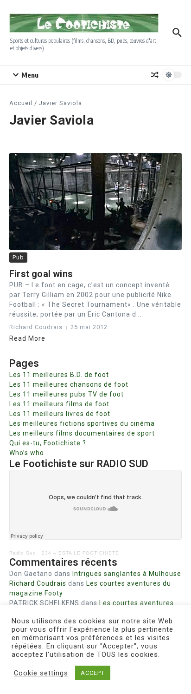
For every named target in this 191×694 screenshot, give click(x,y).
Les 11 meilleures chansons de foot (68, 384)
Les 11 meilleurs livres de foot (59, 413)
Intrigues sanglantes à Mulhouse (126, 573)
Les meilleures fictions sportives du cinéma (82, 423)
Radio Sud (22, 552)
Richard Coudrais (37, 583)
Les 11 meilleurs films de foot (59, 404)
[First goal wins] (95, 201)
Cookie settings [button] (41, 673)
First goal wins (41, 273)
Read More (27, 338)
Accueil (20, 102)
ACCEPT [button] (93, 672)
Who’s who (26, 452)
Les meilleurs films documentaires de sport (82, 433)
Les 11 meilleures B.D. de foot (59, 374)
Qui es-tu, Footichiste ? (47, 443)
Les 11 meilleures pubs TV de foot (66, 394)
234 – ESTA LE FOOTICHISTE (80, 552)
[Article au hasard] (155, 75)
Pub (18, 257)
